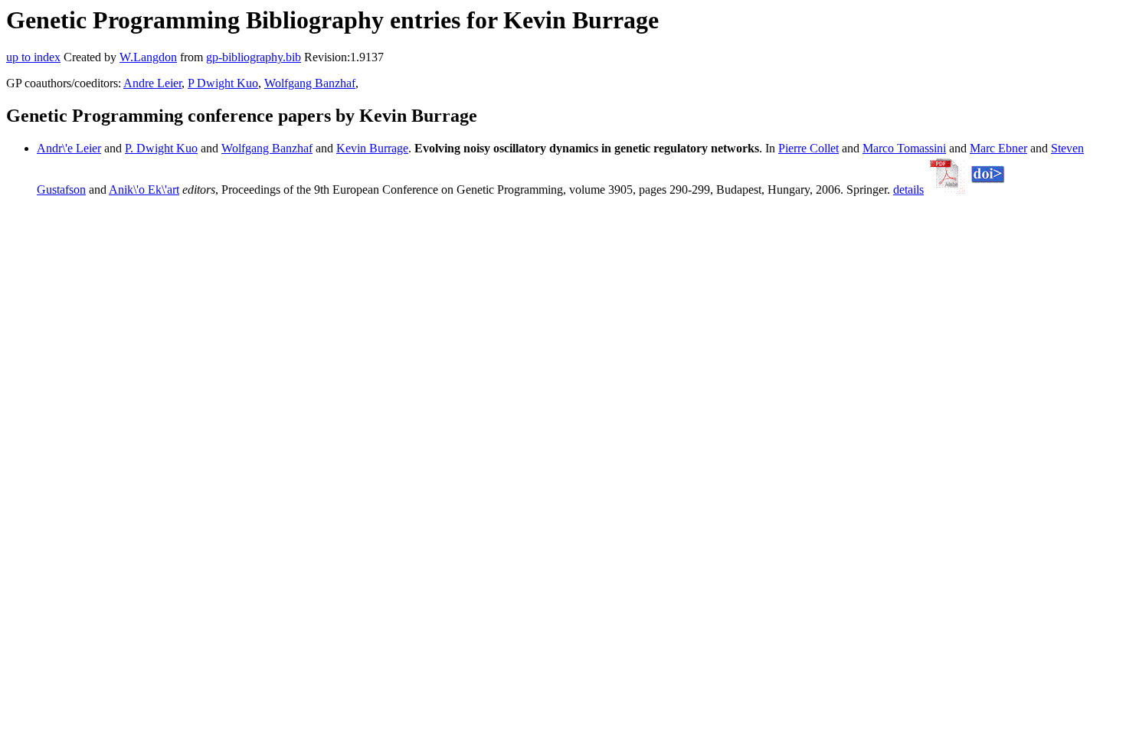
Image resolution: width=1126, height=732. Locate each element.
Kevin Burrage (372, 148)
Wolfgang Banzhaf (309, 83)
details (908, 189)
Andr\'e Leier (69, 148)
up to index (33, 57)
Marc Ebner (998, 148)
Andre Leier (152, 83)
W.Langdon (148, 57)
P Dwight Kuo (223, 83)
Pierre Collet (808, 148)
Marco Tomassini (904, 148)
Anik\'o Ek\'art (144, 189)
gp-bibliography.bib (253, 57)
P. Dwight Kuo (161, 148)
